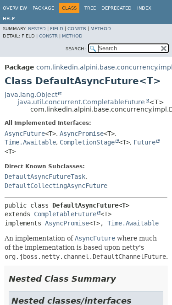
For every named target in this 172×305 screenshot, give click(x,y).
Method (100, 28)
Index (144, 8)
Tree (90, 8)
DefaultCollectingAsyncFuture (56, 185)
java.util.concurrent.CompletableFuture (81, 102)
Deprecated (116, 8)
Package (43, 8)
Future (144, 142)
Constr (76, 28)
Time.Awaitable (30, 142)
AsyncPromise (82, 133)
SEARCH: (76, 48)
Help (9, 18)
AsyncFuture (25, 133)
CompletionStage (87, 142)
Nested (37, 28)
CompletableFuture (65, 214)
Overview (15, 8)
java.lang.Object (31, 94)
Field (56, 28)
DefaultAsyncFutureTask (45, 176)
